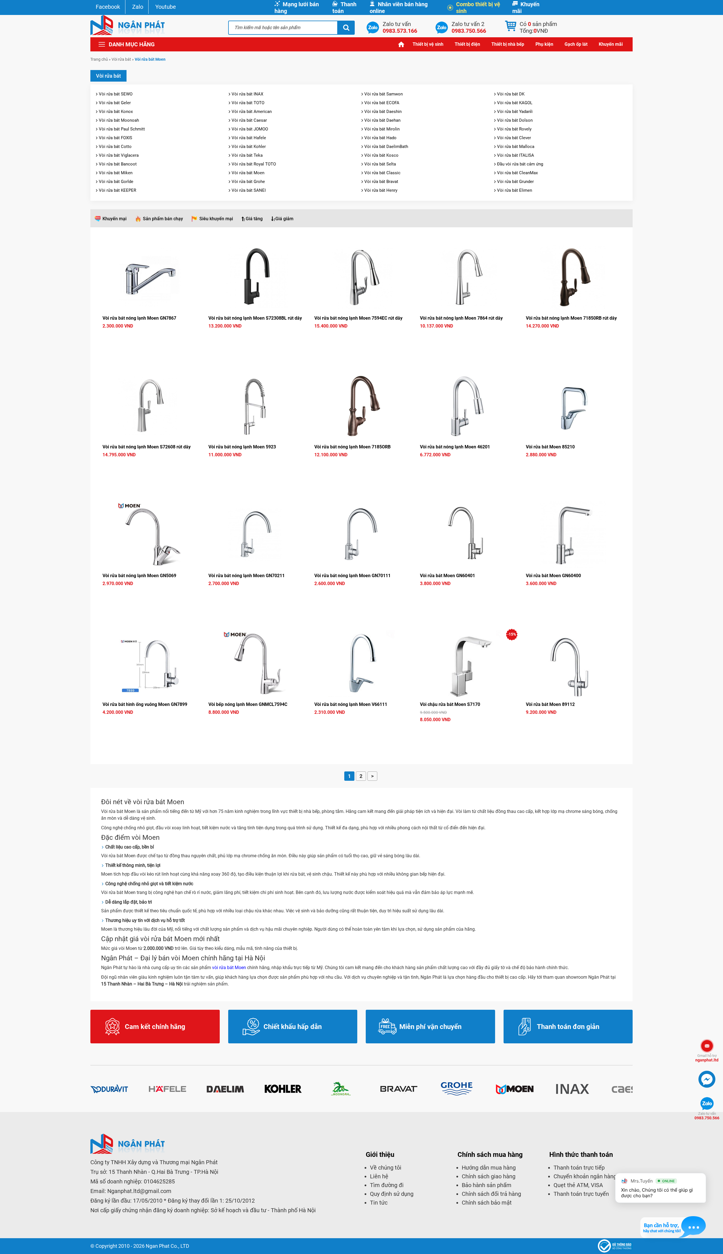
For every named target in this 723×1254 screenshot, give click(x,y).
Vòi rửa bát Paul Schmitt (122, 129)
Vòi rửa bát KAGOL (514, 102)
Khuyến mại (115, 218)
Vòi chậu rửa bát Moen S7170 (450, 704)
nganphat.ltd (706, 1058)
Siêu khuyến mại (216, 218)
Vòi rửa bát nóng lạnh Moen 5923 (242, 447)
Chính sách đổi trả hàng (491, 1193)
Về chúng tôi (385, 1167)
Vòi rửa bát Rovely (514, 129)
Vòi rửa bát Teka (247, 155)
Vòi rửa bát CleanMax (517, 172)
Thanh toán (344, 7)
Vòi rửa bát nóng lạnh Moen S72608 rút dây (147, 447)
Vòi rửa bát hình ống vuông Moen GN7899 (145, 704)
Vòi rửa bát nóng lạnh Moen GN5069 (139, 575)
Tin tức (378, 1202)
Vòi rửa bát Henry (380, 190)
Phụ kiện (544, 44)
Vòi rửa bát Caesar (249, 120)
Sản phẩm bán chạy (163, 218)
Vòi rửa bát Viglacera (119, 155)
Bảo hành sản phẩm (486, 1185)
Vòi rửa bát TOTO (248, 102)
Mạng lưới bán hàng (297, 7)
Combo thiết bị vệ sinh (478, 7)
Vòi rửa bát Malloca (515, 146)
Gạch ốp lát (576, 44)
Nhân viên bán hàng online (399, 7)
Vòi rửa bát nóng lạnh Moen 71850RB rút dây (571, 318)
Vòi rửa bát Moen (248, 172)
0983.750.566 (706, 1115)
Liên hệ (379, 1176)
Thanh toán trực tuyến (581, 1193)
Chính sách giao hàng (488, 1176)
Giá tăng (254, 218)
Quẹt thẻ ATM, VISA (578, 1185)
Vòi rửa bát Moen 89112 (550, 704)
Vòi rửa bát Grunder (515, 181)
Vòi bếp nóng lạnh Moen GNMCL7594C (247, 704)
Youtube (165, 6)
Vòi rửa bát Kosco (381, 155)
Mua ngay (150, 336)
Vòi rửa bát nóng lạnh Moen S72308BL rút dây (255, 318)
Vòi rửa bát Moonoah (119, 120)
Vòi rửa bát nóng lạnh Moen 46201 (455, 447)
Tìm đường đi (387, 1185)
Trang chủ (401, 44)
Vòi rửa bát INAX (247, 94)
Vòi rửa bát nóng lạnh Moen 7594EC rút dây (358, 318)
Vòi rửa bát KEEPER (117, 190)
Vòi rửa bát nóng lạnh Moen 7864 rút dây (461, 318)
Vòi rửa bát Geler (115, 102)
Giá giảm (284, 218)
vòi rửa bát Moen (229, 967)
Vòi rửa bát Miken (115, 172)
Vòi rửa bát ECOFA (381, 102)
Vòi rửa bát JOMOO (250, 129)
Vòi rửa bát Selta (380, 164)
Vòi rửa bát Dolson (515, 120)
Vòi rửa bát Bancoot (118, 164)
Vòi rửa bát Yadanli (515, 111)
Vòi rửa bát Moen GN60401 (447, 575)
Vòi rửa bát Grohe (248, 181)
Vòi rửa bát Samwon (383, 94)
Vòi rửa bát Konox (116, 111)
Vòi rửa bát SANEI (249, 190)
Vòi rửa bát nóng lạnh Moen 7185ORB (352, 447)
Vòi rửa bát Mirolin (382, 129)
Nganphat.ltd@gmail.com (139, 1191)
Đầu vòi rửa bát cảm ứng (520, 164)
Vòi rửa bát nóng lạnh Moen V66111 (350, 704)
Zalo (137, 6)
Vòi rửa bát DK (510, 94)
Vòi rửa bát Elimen (514, 190)
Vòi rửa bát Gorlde (116, 181)
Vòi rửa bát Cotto (115, 146)
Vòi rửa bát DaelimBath (386, 146)
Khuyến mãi (525, 7)
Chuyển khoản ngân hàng (585, 1176)
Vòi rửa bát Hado (380, 137)
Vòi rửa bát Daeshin (383, 111)
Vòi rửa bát (121, 59)
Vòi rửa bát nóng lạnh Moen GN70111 (352, 575)
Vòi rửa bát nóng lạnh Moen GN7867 (139, 318)
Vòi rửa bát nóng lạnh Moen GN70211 (246, 575)
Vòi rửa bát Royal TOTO (254, 164)
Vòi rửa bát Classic (382, 172)
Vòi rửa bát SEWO (115, 94)
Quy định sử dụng (391, 1193)
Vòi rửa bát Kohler (249, 146)
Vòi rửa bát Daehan (382, 120)
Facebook (108, 6)
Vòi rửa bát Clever (514, 137)
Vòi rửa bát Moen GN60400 (553, 575)
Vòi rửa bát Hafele (249, 137)
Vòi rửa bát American (252, 111)
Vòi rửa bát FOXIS (115, 137)
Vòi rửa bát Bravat (381, 181)
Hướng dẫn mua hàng (489, 1167)
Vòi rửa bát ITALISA (515, 155)
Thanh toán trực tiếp (579, 1167)
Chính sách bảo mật (487, 1202)
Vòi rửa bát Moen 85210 (550, 447)
